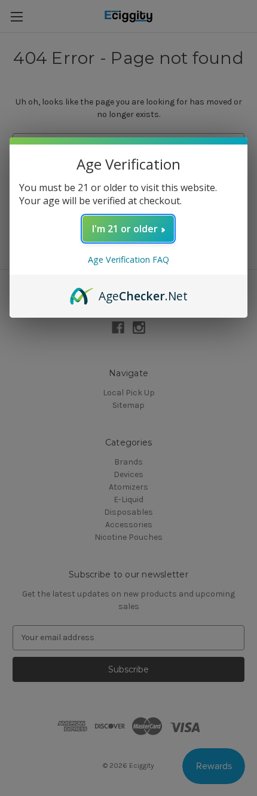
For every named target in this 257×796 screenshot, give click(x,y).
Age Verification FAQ (128, 259)
